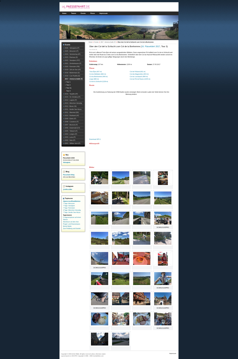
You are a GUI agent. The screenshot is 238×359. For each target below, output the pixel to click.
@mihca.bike (67, 189)
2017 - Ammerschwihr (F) (108, 42)
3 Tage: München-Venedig (72, 210)
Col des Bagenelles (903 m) (139, 74)
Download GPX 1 (95, 139)
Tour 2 (68, 85)
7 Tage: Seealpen (69, 206)
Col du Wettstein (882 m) (97, 74)
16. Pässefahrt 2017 (150, 46)
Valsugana (66, 162)
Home (91, 42)
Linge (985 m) (94, 79)
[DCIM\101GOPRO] (162, 224)
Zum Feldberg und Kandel (72, 228)
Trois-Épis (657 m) (95, 71)
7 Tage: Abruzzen (69, 203)
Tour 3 (68, 91)
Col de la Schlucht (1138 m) (98, 81)
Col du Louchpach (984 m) (139, 76)
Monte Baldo (67, 226)
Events (96, 42)
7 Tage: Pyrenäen (69, 208)
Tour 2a (68, 88)
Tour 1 (68, 82)
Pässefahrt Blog (68, 175)
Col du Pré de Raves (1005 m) (140, 79)
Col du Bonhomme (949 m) (98, 76)
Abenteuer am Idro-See (71, 222)
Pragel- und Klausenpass (71, 224)
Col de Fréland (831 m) (137, 71)
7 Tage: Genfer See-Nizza (71, 212)
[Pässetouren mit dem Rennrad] (84, 11)
